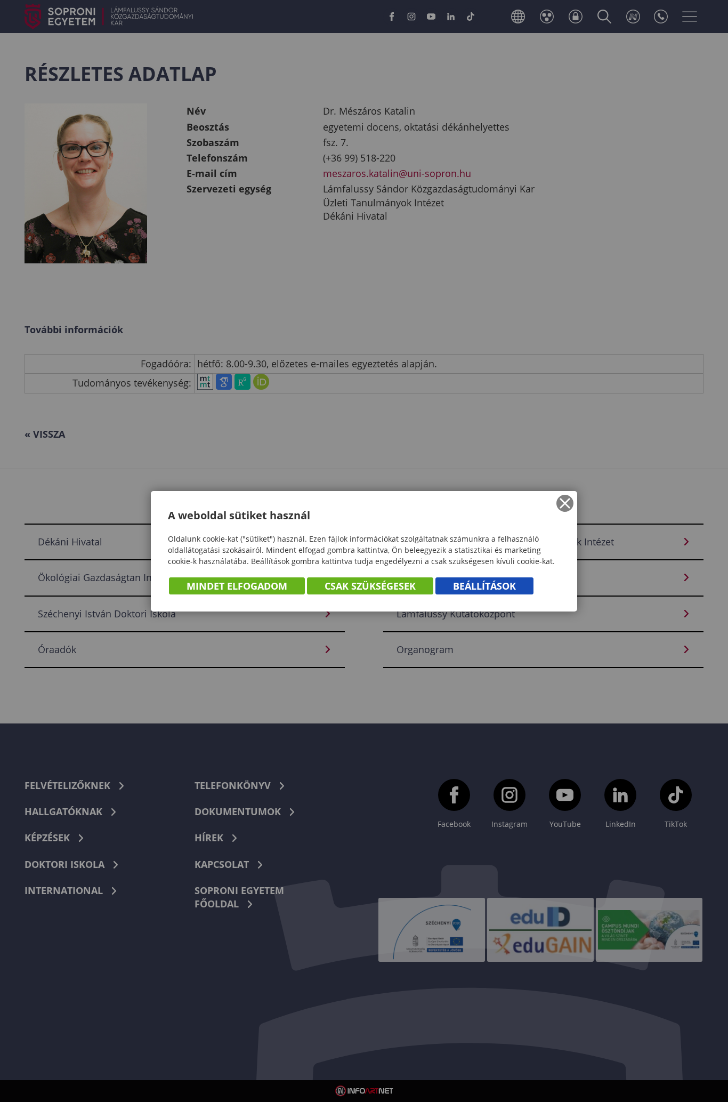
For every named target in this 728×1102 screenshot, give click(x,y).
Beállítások (484, 586)
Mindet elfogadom (237, 586)
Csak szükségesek (370, 586)
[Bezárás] (565, 503)
